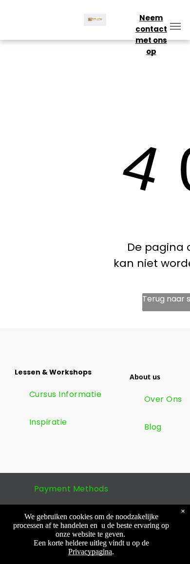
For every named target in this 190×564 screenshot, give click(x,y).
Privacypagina (90, 551)
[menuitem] (65, 394)
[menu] (175, 26)
